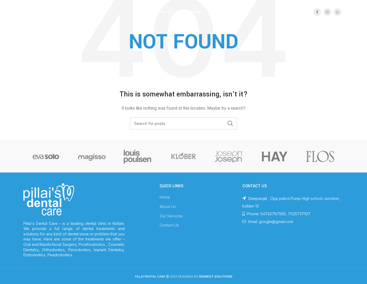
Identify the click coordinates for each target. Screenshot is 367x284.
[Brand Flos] (320, 156)
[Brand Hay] (274, 156)
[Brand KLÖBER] (183, 156)
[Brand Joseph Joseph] (229, 156)
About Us (168, 206)
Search (230, 123)
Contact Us (169, 225)
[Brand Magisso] (91, 156)
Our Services (171, 216)
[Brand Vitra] (46, 156)
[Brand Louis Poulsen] (137, 156)
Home (165, 197)
